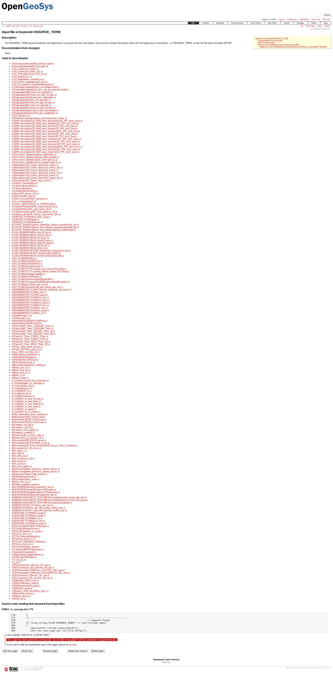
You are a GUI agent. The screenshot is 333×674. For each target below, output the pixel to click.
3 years (324, 29)
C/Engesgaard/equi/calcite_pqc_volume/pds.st (35, 110)
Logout (281, 19)
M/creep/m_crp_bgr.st (23, 424)
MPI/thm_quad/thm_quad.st (26, 484)
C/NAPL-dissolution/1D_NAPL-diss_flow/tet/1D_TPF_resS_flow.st (45, 133)
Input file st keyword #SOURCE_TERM (271, 38)
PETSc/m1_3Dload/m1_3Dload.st (29, 541)
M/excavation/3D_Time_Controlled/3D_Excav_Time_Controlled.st (45, 445)
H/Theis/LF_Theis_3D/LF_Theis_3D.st (31, 344)
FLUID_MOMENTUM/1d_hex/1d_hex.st (32, 232)
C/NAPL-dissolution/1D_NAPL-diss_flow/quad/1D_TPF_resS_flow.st (46, 131)
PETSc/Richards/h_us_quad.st (27, 531)
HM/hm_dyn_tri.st (21, 367)
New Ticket (272, 23)
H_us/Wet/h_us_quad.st (24, 409)
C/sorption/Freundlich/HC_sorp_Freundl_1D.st (35, 206)
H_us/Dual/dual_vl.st (22, 388)
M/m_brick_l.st (19, 450)
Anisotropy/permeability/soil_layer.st (30, 66)
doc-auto (15, 26)
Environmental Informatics (308, 667)
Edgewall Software (34, 669)
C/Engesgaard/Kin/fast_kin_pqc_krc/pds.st (33, 102)
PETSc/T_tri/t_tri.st (21, 534)
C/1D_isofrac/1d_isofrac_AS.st (27, 71)
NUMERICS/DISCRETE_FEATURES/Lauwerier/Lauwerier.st (42, 502)
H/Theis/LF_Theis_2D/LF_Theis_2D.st (31, 341)
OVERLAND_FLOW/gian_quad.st (28, 515)
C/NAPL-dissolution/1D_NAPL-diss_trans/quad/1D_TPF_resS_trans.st (47, 146)
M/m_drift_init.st (20, 456)
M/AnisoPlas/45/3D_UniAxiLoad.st (29, 419)
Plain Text (167, 662)
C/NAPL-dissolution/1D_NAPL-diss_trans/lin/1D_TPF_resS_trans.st (46, 141)
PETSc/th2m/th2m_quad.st (25, 547)
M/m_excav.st (19, 461)
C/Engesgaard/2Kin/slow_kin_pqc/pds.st (32, 92)
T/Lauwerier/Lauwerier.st (24, 552)
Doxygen (300, 23)
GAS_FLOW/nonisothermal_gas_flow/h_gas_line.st (37, 287)
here (74, 644)
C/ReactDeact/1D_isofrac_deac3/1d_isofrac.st (35, 175)
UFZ (321, 667)
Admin (313, 23)
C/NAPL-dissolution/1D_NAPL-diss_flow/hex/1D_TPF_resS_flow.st (45, 123)
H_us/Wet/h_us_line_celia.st (26, 406)
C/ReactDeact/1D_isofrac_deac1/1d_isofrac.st (35, 165)
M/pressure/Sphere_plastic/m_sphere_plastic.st (36, 471)
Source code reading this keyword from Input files (278, 45)
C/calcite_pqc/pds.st (22, 188)
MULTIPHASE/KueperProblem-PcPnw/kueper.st (36, 492)
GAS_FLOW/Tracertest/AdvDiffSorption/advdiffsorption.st (41, 282)
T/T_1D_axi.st (19, 559)
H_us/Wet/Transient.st (23, 396)
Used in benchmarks (266, 43)
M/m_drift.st (18, 453)
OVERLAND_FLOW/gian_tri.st (27, 518)
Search (287, 23)
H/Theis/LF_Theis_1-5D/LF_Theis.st (30, 336)
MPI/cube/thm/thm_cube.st (25, 479)
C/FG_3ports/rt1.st (21, 115)
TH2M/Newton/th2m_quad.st (26, 585)
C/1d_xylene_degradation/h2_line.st (30, 82)
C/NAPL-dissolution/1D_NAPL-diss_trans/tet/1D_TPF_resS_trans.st (46, 149)
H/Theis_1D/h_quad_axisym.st (27, 346)
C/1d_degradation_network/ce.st (28, 79)
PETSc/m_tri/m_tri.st (22, 544)
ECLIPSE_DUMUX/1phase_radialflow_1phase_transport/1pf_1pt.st (45, 224)
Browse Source (237, 23)
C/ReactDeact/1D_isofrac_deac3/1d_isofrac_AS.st (37, 178)
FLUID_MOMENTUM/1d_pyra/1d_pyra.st (32, 240)
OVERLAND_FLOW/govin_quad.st (29, 523)
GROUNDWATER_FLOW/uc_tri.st (29, 313)
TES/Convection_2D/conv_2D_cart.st (30, 575)
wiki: (3, 26)
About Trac (315, 19)
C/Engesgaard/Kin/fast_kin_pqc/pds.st (31, 100)
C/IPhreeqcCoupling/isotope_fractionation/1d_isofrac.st (39, 118)
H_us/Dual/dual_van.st (23, 385)
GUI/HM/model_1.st (22, 315)
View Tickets (256, 23)
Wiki (193, 23)
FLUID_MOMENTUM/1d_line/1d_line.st (31, 235)
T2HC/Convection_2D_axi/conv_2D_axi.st (33, 567)
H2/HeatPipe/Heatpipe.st (24, 357)
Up (302, 26)
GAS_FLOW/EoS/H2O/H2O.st (27, 263)
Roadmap (220, 23)
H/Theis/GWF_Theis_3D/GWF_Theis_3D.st (34, 333)
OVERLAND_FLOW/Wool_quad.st (29, 513)
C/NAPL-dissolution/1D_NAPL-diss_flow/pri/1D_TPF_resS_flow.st (45, 128)
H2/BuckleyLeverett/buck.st (26, 354)
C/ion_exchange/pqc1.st (24, 201)
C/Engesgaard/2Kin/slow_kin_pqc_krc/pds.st (34, 95)
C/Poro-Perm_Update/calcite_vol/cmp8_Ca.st (34, 159)
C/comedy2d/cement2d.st (25, 191)
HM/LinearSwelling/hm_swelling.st (29, 365)
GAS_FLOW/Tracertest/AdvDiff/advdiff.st (32, 279)
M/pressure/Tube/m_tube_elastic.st (29, 474)
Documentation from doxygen (270, 40)
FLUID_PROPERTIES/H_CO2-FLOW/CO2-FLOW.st (38, 256)
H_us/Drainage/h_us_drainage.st (28, 383)
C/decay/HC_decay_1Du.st (25, 193)
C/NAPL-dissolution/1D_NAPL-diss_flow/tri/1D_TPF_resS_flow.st (44, 136)
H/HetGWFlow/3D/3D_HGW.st (27, 323)
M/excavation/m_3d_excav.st (26, 448)
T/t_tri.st (16, 562)
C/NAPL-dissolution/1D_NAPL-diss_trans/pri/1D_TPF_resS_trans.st (46, 144)
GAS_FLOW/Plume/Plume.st (26, 276)
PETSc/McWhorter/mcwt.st (25, 528)
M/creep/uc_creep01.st (23, 432)
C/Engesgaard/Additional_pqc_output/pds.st (34, 97)
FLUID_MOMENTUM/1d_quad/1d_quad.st (33, 243)
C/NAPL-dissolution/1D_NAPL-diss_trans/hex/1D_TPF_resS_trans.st (46, 139)
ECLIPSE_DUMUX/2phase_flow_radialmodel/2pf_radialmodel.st (44, 230)
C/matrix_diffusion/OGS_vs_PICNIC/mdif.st (34, 204)
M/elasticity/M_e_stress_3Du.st (28, 435)
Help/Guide (304, 19)
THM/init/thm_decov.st (23, 593)
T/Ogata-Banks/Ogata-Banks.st (28, 554)
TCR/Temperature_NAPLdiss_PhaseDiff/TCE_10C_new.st (41, 572)
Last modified (315, 29)
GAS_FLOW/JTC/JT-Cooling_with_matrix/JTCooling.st (39, 269)
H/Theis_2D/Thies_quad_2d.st (27, 349)
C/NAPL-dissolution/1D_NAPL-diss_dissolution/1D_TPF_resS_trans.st (47, 120)
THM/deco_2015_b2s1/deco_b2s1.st (30, 591)
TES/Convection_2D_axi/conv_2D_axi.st (32, 578)
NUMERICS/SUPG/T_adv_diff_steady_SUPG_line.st (38, 508)
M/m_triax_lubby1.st (22, 466)
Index (319, 26)
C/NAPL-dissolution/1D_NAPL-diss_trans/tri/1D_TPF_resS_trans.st (45, 152)
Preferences (292, 19)
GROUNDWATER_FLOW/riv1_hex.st (30, 297)
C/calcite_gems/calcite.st (24, 185)
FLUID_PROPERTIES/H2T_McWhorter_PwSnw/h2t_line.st (41, 250)
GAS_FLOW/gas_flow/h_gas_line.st (30, 284)
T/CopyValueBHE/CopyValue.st (27, 549)
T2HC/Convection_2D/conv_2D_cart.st (31, 565)
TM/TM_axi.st (19, 598)
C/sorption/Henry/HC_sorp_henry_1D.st (31, 209)
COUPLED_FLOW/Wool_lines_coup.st (31, 217)
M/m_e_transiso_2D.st (23, 458)
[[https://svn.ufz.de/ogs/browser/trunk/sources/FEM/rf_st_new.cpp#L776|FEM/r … (294, 47)
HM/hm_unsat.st (20, 378)
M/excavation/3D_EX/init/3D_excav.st (31, 443)
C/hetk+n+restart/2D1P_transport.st (30, 198)
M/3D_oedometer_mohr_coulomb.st (30, 414)
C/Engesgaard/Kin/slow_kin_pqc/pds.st (31, 105)
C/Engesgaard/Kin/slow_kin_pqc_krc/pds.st (34, 108)
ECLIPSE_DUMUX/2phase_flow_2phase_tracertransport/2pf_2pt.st (45, 227)
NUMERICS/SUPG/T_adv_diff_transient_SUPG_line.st (39, 510)
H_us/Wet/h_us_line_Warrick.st (27, 404)
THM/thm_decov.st (21, 596)
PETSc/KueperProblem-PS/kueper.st (30, 526)
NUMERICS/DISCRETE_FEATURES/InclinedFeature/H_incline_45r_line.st (49, 497)
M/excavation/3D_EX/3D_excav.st (29, 440)
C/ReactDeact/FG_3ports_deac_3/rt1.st (32, 180)
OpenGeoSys (291, 667)
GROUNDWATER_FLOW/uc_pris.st (30, 308)
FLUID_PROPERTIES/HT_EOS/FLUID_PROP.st (36, 253)
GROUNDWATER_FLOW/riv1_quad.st (31, 302)
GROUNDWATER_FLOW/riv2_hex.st (30, 305)
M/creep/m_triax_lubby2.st (25, 430)
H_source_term (37, 26)
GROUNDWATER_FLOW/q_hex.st (29, 292)
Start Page (310, 26)
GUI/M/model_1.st (21, 318)
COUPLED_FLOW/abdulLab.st (27, 222)
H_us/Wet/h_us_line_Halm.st (26, 401)
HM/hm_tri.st (18, 375)
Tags (325, 23)
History (327, 26)
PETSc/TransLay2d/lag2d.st (26, 536)
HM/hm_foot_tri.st (21, 372)
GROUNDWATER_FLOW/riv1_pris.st (30, 300)
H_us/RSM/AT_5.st (21, 391)
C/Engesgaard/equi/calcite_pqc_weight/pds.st (35, 113)
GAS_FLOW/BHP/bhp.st (24, 258)
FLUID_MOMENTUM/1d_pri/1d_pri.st (30, 237)
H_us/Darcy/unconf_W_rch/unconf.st (30, 380)
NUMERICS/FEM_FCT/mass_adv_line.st (32, 505)
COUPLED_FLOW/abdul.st (25, 219)
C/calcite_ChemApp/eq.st (24, 183)
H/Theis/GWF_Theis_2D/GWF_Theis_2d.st (33, 331)
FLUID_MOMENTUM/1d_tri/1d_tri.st (30, 248)
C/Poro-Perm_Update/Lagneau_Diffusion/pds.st (35, 157)
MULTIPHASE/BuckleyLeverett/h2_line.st (33, 487)
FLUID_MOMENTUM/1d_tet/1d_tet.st (30, 245)
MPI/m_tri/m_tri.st (21, 482)
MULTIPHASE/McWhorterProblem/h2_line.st (34, 495)
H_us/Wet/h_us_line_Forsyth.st (27, 398)
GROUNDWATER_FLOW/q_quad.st (30, 295)
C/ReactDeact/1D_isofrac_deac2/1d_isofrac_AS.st (37, 172)
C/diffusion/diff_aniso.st (24, 196)
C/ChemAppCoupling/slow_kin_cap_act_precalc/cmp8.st (40, 89)
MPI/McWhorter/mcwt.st (24, 476)
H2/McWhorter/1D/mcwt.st (25, 359)
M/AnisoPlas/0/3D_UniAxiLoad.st (28, 417)
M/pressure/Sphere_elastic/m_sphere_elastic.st (36, 469)
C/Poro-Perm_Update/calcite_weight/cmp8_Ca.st (36, 162)
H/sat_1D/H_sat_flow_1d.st (25, 352)
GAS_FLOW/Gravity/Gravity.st (27, 266)
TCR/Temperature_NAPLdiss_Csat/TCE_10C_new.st (38, 570)
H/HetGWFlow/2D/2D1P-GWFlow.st (29, 321)
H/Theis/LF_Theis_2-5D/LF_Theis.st (30, 339)
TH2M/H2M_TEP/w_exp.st (25, 580)
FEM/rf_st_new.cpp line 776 (17, 609)
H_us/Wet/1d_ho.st (21, 393)
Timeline (205, 23)
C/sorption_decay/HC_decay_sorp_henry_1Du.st (36, 214)
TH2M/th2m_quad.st (22, 588)
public (8, 26)
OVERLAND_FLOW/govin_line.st (28, 521)
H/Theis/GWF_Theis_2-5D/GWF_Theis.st (32, 328)
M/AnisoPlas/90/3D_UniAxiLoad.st (29, 422)
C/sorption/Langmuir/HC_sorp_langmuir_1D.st (35, 211)
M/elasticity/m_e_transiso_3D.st (28, 437)
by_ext (23, 26)
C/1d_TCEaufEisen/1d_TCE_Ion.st (29, 74)
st (28, 26)
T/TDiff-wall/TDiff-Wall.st (24, 557)
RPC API (326, 19)
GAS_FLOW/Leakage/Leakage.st (28, 274)
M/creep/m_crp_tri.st (22, 427)
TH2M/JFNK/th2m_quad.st (25, 583)
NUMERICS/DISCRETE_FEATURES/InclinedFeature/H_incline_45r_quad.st (50, 500)
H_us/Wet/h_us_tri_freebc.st (26, 411)
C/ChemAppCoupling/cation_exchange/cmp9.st (35, 87)
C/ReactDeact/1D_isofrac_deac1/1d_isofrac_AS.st (37, 167)
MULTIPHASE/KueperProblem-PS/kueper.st (34, 489)
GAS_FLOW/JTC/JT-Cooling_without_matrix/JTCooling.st (41, 271)
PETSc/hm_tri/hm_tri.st (24, 539)
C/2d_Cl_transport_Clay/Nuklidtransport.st (33, 84)
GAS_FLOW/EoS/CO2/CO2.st (27, 261)
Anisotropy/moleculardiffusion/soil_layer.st (33, 63)
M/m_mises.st (19, 463)
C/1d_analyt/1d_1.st (22, 76)
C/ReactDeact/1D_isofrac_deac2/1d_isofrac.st (35, 170)
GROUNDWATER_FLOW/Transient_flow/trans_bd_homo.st (41, 289)
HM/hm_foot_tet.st (21, 370)
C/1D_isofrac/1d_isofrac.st (25, 69)
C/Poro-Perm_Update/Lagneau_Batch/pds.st (34, 154)
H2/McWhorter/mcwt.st (23, 362)
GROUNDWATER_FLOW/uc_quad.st (30, 310)
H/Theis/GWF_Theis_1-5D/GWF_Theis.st (32, 326)
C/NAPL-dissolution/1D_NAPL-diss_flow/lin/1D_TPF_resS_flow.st (45, 126)
